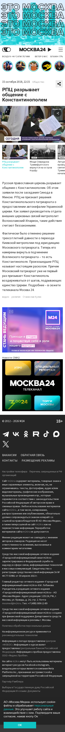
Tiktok (46, 434)
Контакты (10, 461)
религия (16, 297)
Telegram (5, 434)
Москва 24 (32, 50)
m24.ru (11, 481)
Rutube (36, 434)
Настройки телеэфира (14, 471)
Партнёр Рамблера (12, 681)
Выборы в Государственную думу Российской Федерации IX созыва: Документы (28, 689)
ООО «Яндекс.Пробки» (14, 655)
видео (5, 297)
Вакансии (9, 455)
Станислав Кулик (32, 297)
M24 (22, 421)
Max (56, 434)
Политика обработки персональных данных (26, 626)
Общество (38, 82)
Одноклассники (26, 434)
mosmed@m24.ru (11, 603)
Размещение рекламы (38, 461)
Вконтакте (16, 434)
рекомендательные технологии (20, 635)
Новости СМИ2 (11, 357)
